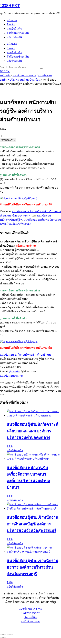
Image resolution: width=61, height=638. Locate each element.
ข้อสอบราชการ (30, 613)
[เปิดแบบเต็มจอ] (4, 634)
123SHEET (10, 5)
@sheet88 (14, 371)
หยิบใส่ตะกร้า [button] (15, 450)
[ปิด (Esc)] (11, 634)
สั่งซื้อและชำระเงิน (18, 32)
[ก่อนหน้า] (1, 637)
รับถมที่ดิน (30, 617)
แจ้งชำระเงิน (14, 37)
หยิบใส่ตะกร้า (8, 140)
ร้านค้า (11, 24)
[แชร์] (8, 634)
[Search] (41, 68)
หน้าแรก (12, 20)
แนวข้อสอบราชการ (24, 75)
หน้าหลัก (5, 75)
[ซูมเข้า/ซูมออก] (1, 634)
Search (3, 67)
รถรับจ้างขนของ (30, 621)
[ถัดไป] (4, 637)
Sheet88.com (7, 627)
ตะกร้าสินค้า (14, 28)
